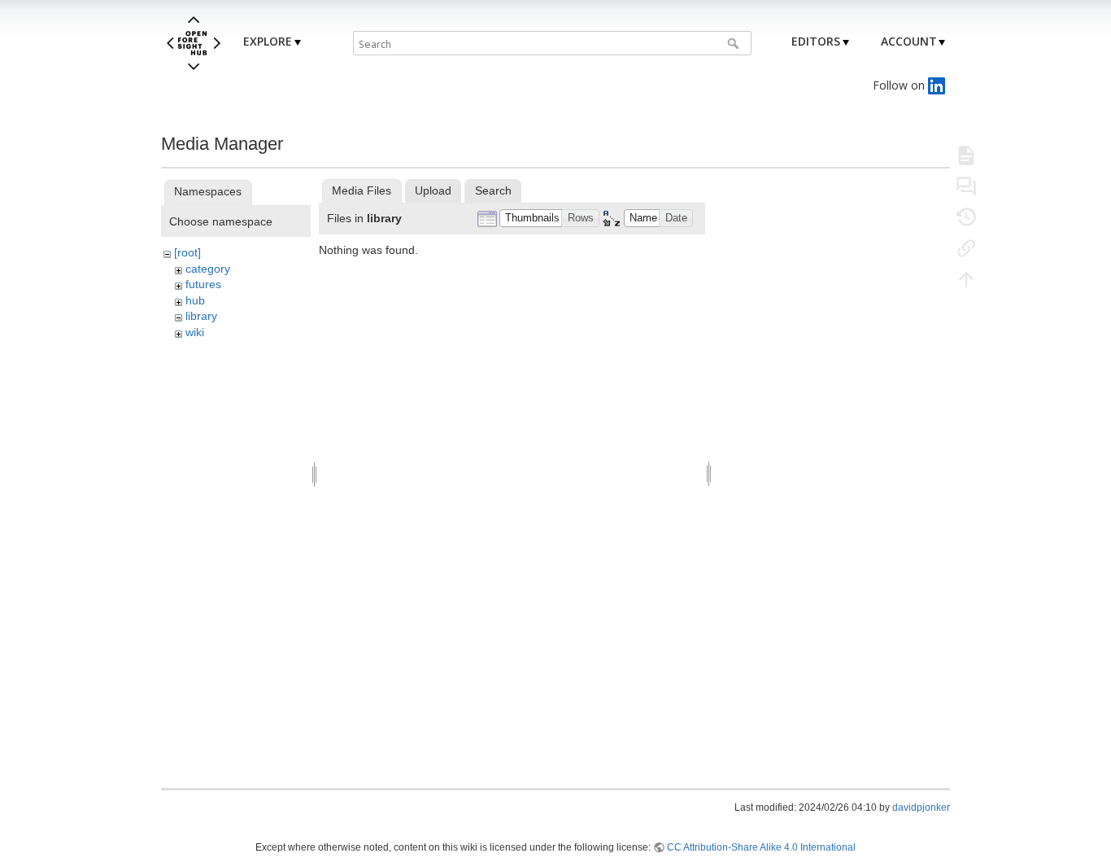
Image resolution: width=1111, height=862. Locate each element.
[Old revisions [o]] (966, 216)
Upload (433, 190)
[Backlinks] (966, 247)
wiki (194, 332)
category (207, 268)
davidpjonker (921, 807)
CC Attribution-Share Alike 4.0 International (761, 847)
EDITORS (815, 41)
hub (195, 300)
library (201, 315)
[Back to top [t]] (966, 278)
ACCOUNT (909, 41)
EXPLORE (267, 41)
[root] (187, 252)
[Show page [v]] (966, 154)
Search (735, 43)
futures (203, 284)
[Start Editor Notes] (966, 185)
